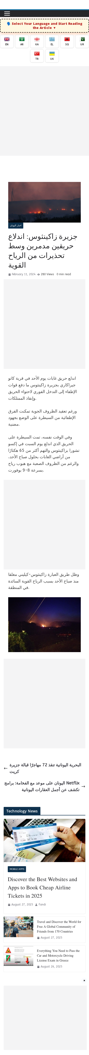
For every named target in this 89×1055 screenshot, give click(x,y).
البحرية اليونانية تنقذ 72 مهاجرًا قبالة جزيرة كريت (45, 768)
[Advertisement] (44, 111)
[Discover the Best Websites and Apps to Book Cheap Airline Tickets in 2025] (44, 840)
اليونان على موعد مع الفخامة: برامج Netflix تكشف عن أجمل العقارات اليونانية (41, 786)
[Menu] (7, 13)
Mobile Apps (17, 869)
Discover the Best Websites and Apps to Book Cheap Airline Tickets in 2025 (42, 887)
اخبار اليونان (15, 225)
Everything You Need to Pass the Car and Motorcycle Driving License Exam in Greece (58, 955)
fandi (42, 904)
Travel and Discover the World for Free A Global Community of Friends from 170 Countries (59, 926)
